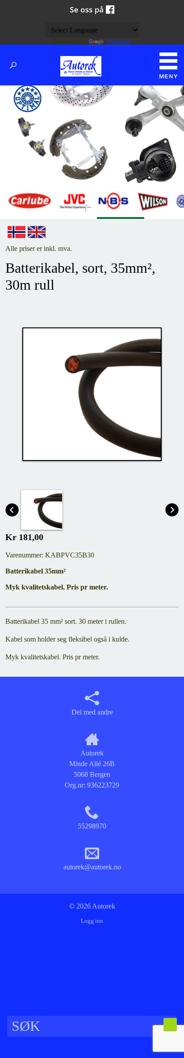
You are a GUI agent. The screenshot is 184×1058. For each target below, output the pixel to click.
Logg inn (92, 921)
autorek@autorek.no (92, 867)
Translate (118, 41)
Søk (16, 65)
